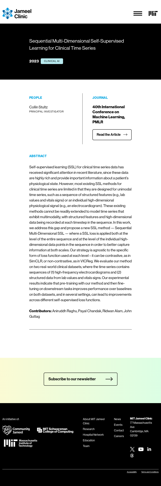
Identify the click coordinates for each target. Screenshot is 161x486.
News (117, 419)
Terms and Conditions (150, 472)
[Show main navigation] (137, 13)
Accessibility (132, 472)
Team (86, 446)
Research (89, 429)
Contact (119, 430)
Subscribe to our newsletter (72, 379)
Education (89, 440)
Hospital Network (93, 434)
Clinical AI (52, 61)
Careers (119, 436)
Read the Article (109, 135)
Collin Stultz (38, 107)
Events (118, 424)
